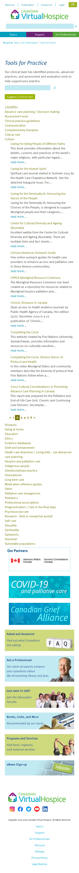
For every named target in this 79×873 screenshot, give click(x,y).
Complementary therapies (21, 130)
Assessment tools (16, 116)
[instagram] (12, 809)
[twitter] (28, 809)
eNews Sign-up (17, 764)
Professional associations (22, 502)
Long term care (14, 479)
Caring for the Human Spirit (28, 168)
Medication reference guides (23, 484)
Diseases (11, 424)
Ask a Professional (19, 660)
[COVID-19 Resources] (39, 587)
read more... (19, 162)
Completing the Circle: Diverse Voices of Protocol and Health (37, 359)
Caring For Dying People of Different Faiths (38, 143)
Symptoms (12, 534)
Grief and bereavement (20, 447)
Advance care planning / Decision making (32, 111)
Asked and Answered (20, 634)
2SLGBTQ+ (11, 107)
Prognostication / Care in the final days (30, 507)
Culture (9, 139)
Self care (10, 520)
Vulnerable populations (20, 543)
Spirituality (12, 530)
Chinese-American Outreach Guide (33, 252)
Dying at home (14, 429)
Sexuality (10, 525)
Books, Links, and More (23, 716)
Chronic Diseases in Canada (29, 302)
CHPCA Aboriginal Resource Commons (36, 277)
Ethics (9, 438)
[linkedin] (45, 809)
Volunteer (11, 539)
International (13, 475)
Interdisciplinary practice (21, 470)
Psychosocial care (17, 511)
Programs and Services (22, 738)
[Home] (39, 10)
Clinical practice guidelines (22, 121)
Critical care (12, 134)
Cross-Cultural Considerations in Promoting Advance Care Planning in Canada (39, 388)
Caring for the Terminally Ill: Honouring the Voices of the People (38, 195)
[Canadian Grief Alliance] (39, 614)
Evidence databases (18, 443)
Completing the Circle (25, 332)
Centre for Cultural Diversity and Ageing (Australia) (36, 225)
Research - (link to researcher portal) (29, 516)
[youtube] (37, 809)
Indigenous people (17, 466)
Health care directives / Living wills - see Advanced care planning (38, 454)
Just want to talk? (18, 690)
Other (8, 488)
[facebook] (20, 809)
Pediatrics (11, 498)
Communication (15, 125)
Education (11, 434)
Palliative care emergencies (22, 493)
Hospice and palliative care (22, 461)
